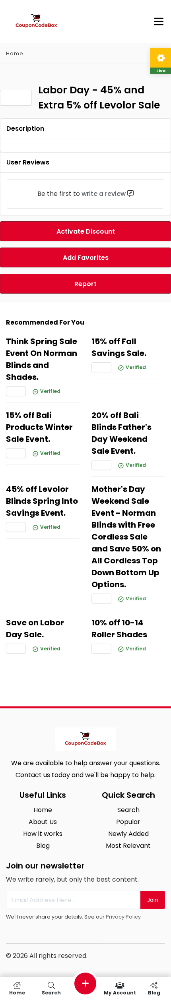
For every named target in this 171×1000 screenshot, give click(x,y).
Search (128, 809)
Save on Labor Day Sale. (35, 628)
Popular (128, 821)
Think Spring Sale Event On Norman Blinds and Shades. (41, 359)
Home (14, 53)
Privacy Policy (123, 916)
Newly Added (128, 833)
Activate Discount (85, 231)
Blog (43, 845)
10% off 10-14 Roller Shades (119, 628)
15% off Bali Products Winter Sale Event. (39, 427)
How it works (42, 833)
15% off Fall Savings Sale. (118, 347)
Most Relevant (128, 845)
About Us (43, 821)
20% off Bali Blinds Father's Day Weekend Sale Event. (121, 433)
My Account (120, 992)
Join (152, 900)
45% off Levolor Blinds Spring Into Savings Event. (42, 501)
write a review (104, 193)
